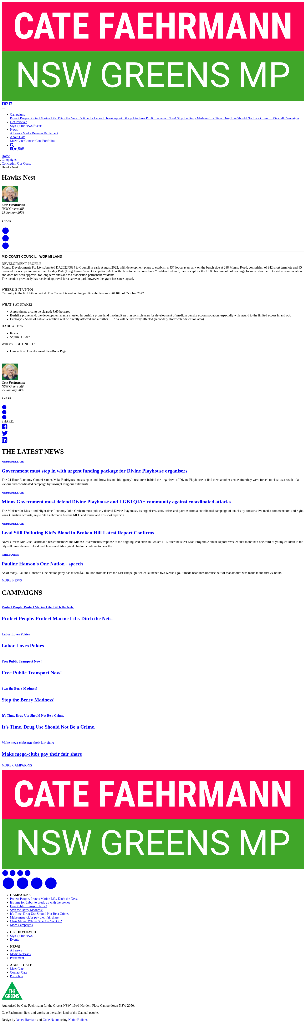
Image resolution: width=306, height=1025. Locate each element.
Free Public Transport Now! (158, 118)
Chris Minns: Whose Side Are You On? (36, 921)
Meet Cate (17, 140)
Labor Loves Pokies (16, 634)
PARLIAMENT (11, 554)
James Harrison (26, 1019)
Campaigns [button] (17, 114)
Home (6, 156)
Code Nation (51, 1019)
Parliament (51, 133)
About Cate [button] (17, 137)
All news (16, 133)
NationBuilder (77, 1019)
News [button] (14, 129)
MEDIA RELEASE (13, 461)
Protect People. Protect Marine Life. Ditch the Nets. (44, 118)
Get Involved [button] (18, 122)
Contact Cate (33, 140)
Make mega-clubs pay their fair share (28, 742)
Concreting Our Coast (16, 163)
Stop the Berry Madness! (193, 118)
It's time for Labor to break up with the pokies (108, 118)
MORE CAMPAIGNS (17, 765)
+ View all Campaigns (284, 118)
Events (37, 126)
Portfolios (48, 140)
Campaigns (9, 159)
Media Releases (33, 133)
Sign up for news (21, 126)
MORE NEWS (12, 580)
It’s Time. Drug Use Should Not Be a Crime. (240, 118)
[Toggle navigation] (3, 108)
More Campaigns (21, 925)
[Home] (153, 52)
